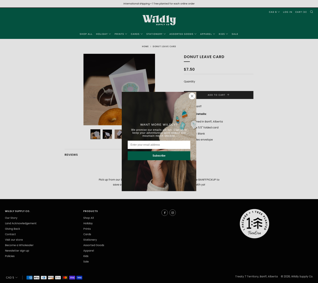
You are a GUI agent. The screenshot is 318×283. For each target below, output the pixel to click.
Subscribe (159, 155)
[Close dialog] (192, 96)
